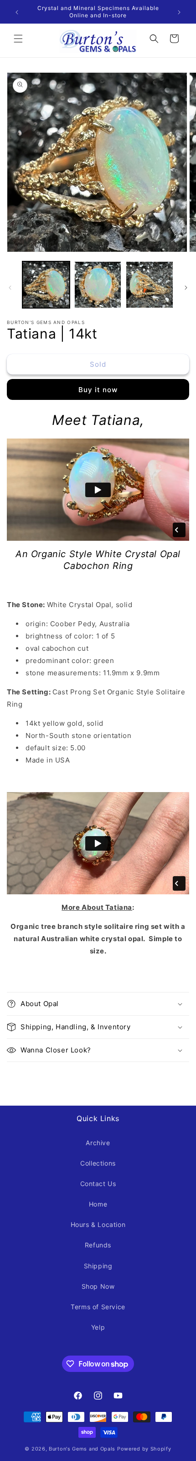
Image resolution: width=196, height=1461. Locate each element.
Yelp (98, 1327)
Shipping (98, 1266)
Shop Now (98, 1286)
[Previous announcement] (17, 12)
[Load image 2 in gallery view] (98, 285)
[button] (18, 39)
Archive (98, 1143)
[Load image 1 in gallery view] (46, 285)
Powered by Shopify (144, 1449)
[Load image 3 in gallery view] (149, 285)
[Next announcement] (179, 12)
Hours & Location (98, 1224)
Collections (98, 1163)
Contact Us (98, 1183)
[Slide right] (186, 287)
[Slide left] (10, 287)
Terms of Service (98, 1307)
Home (98, 1204)
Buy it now (98, 389)
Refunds (98, 1245)
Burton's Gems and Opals (82, 1449)
